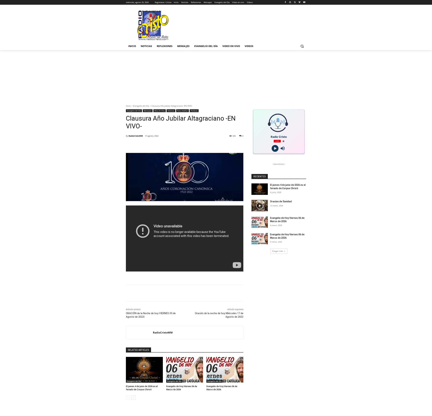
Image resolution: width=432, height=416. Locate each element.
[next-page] (133, 397)
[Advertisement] (216, 75)
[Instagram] (290, 2)
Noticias (171, 110)
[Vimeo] (299, 2)
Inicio (128, 105)
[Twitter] (295, 2)
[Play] (275, 148)
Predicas (194, 110)
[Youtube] (304, 2)
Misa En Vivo (159, 110)
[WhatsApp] (176, 144)
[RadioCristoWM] (139, 333)
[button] (302, 46)
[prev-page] (128, 397)
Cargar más (277, 251)
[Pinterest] (168, 144)
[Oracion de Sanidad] (259, 205)
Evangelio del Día (141, 105)
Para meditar (182, 110)
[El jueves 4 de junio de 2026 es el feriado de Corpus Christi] (144, 370)
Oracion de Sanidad (281, 201)
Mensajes (148, 110)
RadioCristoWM (136, 136)
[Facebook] (285, 2)
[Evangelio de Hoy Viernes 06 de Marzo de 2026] (184, 370)
